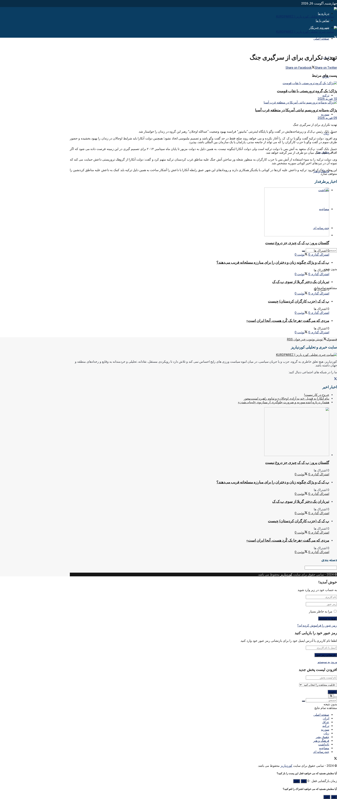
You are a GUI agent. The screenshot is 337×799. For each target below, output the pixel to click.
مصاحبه (324, 748)
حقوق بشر (322, 737)
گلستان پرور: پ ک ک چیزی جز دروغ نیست (297, 243)
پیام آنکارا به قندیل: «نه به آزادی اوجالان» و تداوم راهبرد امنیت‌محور (286, 398)
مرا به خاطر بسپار (320, 611)
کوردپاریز (286, 574)
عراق (325, 722)
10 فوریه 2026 (327, 99)
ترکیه (325, 95)
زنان (326, 733)
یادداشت (323, 744)
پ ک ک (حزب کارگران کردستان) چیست (298, 301)
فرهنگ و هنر (321, 741)
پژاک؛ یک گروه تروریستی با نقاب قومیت (307, 91)
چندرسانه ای (321, 752)
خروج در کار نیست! (316, 395)
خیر (296, 781)
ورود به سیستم (327, 662)
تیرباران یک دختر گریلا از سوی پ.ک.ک (300, 281)
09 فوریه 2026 (327, 118)
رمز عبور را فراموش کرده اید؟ (317, 625)
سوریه (325, 114)
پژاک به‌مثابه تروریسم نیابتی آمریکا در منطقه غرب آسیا (296, 110)
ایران (326, 718)
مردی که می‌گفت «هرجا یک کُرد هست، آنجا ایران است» (287, 320)
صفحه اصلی (321, 38)
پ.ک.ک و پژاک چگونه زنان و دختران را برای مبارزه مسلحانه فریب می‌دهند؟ (272, 262)
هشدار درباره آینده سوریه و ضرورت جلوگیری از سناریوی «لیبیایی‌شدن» (283, 402)
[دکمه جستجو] (303, 251)
